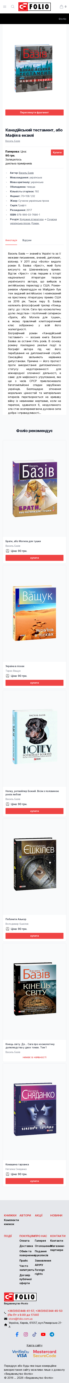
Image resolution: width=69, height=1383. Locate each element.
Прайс (23, 1260)
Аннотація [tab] (11, 240)
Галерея (40, 1240)
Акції (39, 1215)
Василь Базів (12, 141)
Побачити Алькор (16, 919)
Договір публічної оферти (25, 1279)
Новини (56, 1215)
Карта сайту (35, 1345)
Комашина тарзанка (17, 1164)
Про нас (41, 1236)
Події (8, 1236)
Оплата (24, 1240)
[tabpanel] (34, 330)
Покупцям (27, 1236)
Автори (25, 1215)
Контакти (57, 1236)
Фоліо (62, 18)
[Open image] (34, 67)
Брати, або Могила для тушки (23, 541)
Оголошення (43, 1246)
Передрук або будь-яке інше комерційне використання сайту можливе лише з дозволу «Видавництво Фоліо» (34, 1369)
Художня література (32, 219)
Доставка (26, 1246)
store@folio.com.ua (20, 1318)
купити (34, 557)
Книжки (10, 1215)
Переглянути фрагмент (34, 112)
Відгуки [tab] (26, 240)
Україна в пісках (15, 666)
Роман (35, 223)
